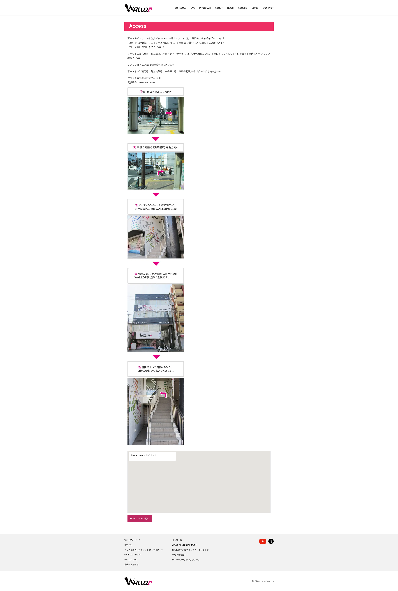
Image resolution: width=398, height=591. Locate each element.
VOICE (255, 8)
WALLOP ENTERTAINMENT (184, 545)
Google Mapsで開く (139, 518)
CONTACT (268, 8)
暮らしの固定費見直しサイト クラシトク (190, 550)
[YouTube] (262, 541)
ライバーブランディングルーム (186, 559)
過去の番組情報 (131, 564)
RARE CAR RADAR (132, 554)
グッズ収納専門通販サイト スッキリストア (143, 550)
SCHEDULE (180, 8)
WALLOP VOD (130, 559)
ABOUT (219, 8)
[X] (271, 541)
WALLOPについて (132, 540)
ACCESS (242, 8)
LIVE (192, 8)
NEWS (230, 8)
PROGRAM (205, 8)
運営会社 (128, 545)
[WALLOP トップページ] (138, 8)
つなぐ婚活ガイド (180, 554)
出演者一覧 (177, 540)
